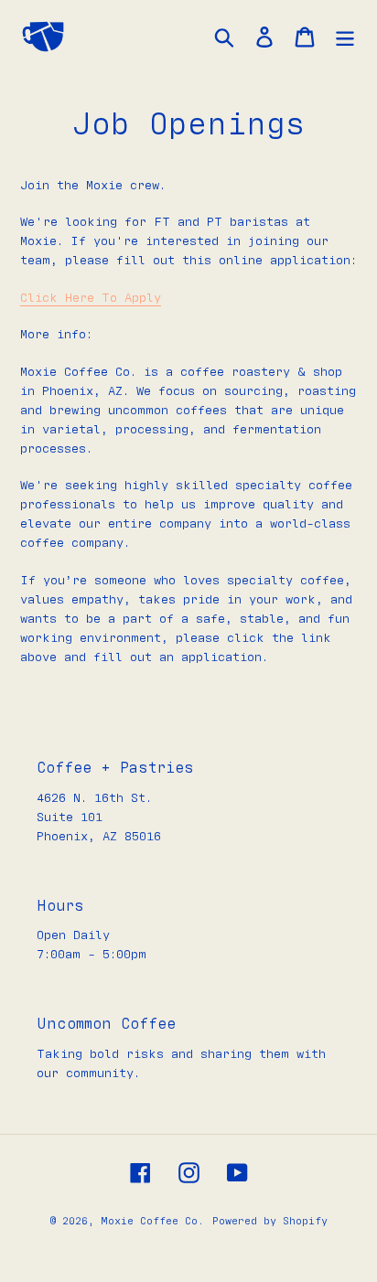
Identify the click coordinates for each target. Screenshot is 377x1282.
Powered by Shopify (270, 1220)
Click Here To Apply (90, 298)
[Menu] (345, 37)
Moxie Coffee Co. (152, 1220)
